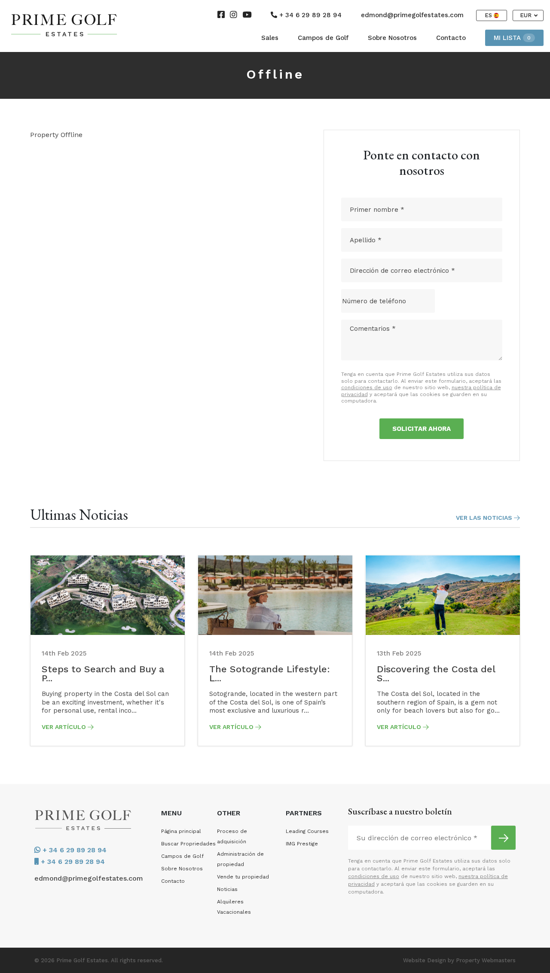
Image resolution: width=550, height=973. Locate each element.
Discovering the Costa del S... (436, 673)
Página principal (181, 831)
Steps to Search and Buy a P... (103, 673)
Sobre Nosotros (392, 38)
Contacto (451, 38)
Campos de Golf (323, 38)
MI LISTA (512, 38)
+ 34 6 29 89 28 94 (309, 15)
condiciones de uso (366, 387)
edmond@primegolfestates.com (412, 15)
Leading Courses (307, 831)
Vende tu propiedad (243, 877)
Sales (269, 38)
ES (489, 15)
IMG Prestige (302, 844)
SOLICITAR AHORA (421, 429)
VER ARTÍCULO (65, 726)
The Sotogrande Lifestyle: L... (269, 673)
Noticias (227, 889)
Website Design (424, 960)
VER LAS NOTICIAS (485, 517)
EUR (526, 15)
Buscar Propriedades (188, 844)
